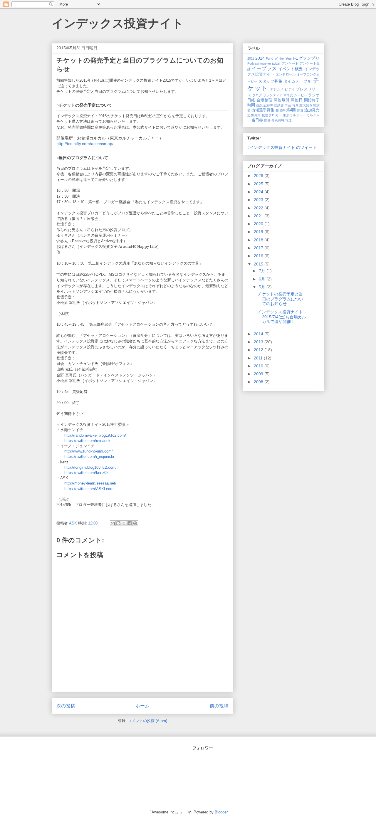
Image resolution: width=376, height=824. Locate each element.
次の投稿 (65, 705)
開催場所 (282, 100)
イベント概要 (290, 68)
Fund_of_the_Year (279, 58)
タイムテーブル (298, 81)
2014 (260, 58)
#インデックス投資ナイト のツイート (282, 147)
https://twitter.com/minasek (87, 440)
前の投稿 (219, 705)
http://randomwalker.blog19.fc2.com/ (95, 435)
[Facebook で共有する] (129, 523)
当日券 (257, 120)
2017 (259, 247)
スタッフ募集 (270, 81)
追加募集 (254, 115)
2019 (259, 231)
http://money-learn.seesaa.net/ (90, 483)
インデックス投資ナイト (118, 23)
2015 (259, 264)
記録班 (268, 105)
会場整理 (264, 100)
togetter (265, 63)
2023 (259, 199)
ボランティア (273, 95)
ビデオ (290, 89)
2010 (259, 366)
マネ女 (288, 95)
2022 (259, 208)
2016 (259, 255)
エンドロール (286, 74)
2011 (250, 58)
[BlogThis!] (118, 523)
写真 (295, 105)
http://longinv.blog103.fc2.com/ (90, 467)
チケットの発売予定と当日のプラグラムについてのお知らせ (280, 299)
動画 (267, 120)
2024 (259, 191)
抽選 (300, 110)
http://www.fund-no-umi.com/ (88, 451)
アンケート (290, 63)
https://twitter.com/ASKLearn (88, 489)
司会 (288, 105)
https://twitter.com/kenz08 (86, 472)
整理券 (280, 110)
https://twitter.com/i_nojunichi (89, 456)
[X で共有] (124, 523)
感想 (259, 105)
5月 (262, 287)
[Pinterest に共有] (135, 523)
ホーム (142, 705)
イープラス (264, 68)
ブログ (257, 95)
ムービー (300, 95)
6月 (262, 279)
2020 (259, 223)
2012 (259, 349)
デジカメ (276, 89)
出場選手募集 (262, 110)
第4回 (291, 110)
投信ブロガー (272, 115)
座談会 (279, 105)
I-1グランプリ (306, 58)
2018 (259, 240)
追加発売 (312, 110)
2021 (259, 215)
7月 (262, 270)
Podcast (253, 63)
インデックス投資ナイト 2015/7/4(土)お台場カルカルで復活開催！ (282, 317)
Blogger (221, 812)
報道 (288, 120)
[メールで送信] (113, 523)
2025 (259, 183)
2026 (259, 175)
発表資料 (277, 120)
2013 (259, 341)
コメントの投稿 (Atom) (147, 721)
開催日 (297, 100)
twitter (276, 63)
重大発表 (305, 105)
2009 (259, 373)
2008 (259, 381)
